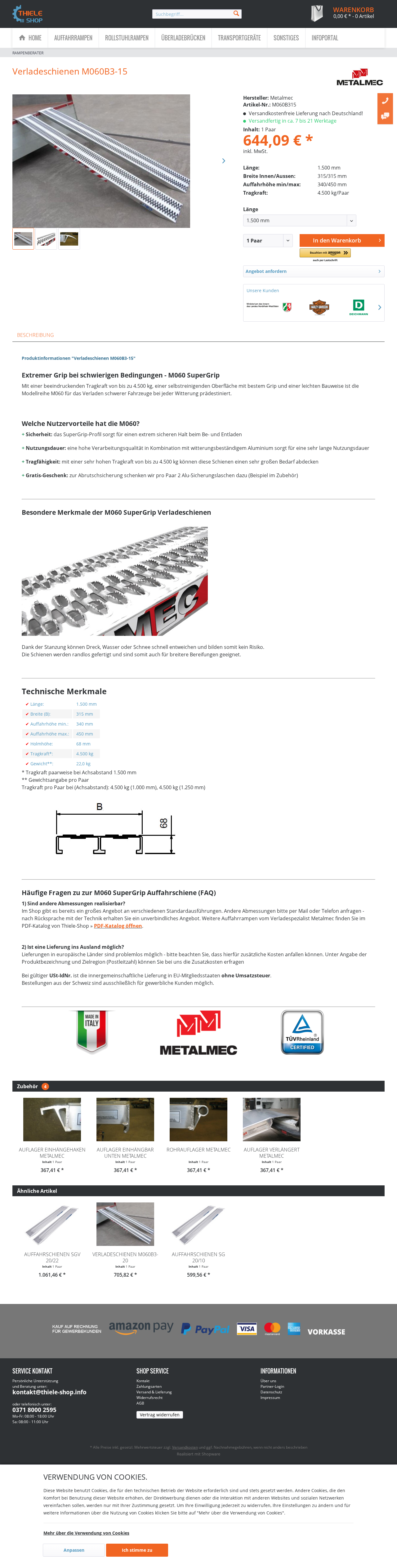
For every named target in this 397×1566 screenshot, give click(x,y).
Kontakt (142, 1380)
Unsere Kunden (263, 290)
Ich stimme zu (137, 1550)
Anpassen (74, 1550)
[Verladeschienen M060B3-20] (125, 1224)
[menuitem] (197, 14)
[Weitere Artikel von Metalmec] (360, 77)
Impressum (270, 1397)
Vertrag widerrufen (160, 1415)
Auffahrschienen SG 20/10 (198, 1257)
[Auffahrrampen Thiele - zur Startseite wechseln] (27, 14)
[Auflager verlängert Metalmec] (271, 1119)
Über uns (268, 1380)
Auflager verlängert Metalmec (272, 1152)
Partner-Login (272, 1386)
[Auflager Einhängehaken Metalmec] (52, 1119)
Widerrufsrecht (149, 1397)
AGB (140, 1403)
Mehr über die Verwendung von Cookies (86, 1533)
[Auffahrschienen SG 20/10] (198, 1224)
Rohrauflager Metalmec (199, 1149)
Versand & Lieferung (154, 1392)
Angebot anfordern (266, 271)
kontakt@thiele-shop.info (49, 1392)
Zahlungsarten (149, 1386)
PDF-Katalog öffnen (118, 925)
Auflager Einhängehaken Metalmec (52, 1152)
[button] (325, 255)
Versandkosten (185, 1447)
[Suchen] (236, 12)
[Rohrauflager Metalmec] (198, 1119)
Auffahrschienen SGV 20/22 (52, 1257)
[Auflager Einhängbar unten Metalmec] (125, 1119)
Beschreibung (35, 335)
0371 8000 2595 (34, 1410)
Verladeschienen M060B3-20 (125, 1257)
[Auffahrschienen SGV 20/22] (52, 1224)
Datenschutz (271, 1392)
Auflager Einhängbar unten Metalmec (125, 1152)
